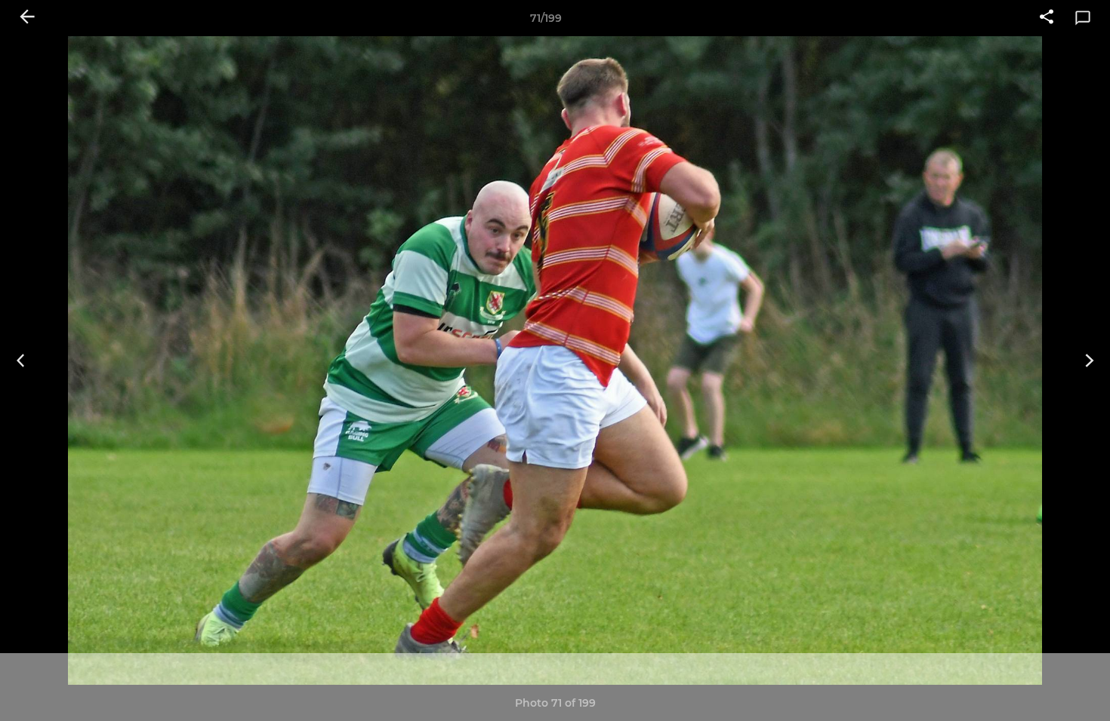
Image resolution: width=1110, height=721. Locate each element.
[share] (1047, 18)
